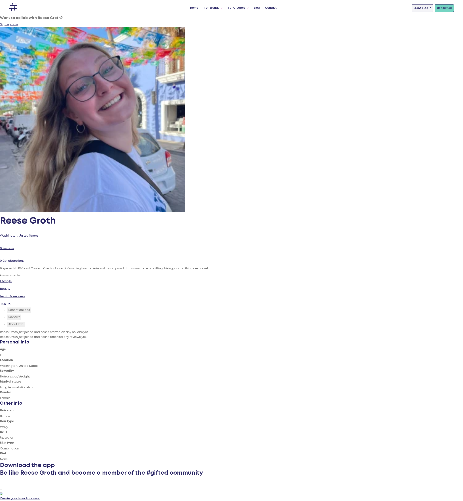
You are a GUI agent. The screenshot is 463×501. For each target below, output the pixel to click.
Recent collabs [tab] (19, 310)
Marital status (10, 381)
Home (194, 8)
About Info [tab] (16, 324)
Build (3, 432)
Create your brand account (20, 498)
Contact (271, 8)
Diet (3, 453)
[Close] (1, 489)
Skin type (7, 442)
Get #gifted (444, 8)
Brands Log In (422, 8)
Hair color (7, 410)
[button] (213, 8)
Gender (5, 392)
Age (3, 349)
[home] (13, 7)
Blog (257, 8)
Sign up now (9, 24)
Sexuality (7, 371)
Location (6, 360)
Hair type (7, 421)
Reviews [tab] (14, 317)
